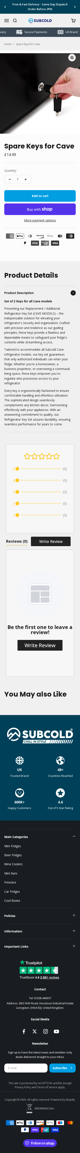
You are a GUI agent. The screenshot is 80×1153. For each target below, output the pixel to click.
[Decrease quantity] (9, 179)
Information (13, 931)
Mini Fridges (12, 846)
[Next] (75, 7)
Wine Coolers (13, 864)
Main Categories (16, 837)
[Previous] (5, 7)
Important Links (16, 946)
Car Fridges (12, 891)
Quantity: (10, 170)
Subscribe (60, 1068)
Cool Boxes (12, 900)
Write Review (51, 541)
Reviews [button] (17, 541)
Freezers (10, 882)
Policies (9, 916)
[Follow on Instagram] (45, 1031)
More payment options (40, 220)
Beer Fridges (13, 855)
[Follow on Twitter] (35, 1031)
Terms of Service (47, 1087)
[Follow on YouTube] (56, 1031)
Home (8, 44)
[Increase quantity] (25, 179)
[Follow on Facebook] (24, 1031)
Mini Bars (10, 873)
